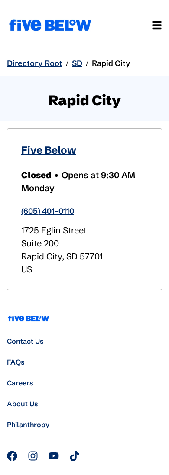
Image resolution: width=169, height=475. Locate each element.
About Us (22, 403)
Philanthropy (28, 424)
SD (77, 63)
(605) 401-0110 (47, 211)
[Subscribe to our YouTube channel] (54, 456)
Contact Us (25, 341)
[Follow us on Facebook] (12, 456)
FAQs (16, 362)
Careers (20, 383)
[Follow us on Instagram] (33, 456)
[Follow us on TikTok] (74, 456)
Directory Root (34, 63)
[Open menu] (157, 25)
